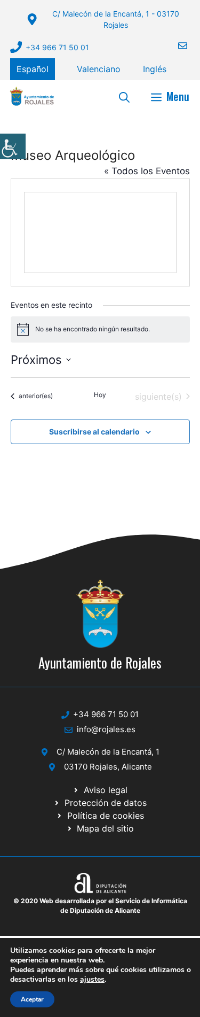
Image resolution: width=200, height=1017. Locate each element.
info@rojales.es (106, 729)
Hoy (100, 395)
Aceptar (32, 999)
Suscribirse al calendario (94, 431)
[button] (124, 96)
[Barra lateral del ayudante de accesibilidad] (13, 146)
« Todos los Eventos (147, 171)
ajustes (92, 979)
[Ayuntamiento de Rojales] (32, 96)
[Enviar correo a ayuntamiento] (176, 46)
